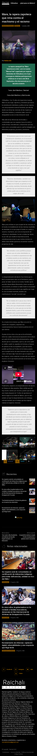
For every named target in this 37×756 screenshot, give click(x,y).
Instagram (21, 669)
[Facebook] (3, 669)
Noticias (17, 25)
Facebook (9, 669)
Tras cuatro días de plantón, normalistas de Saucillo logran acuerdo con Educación (9, 538)
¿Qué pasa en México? (8, 650)
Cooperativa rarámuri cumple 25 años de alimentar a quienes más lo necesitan (27, 537)
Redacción (7, 60)
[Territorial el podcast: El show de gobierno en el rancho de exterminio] (32, 502)
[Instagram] (15, 669)
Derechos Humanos (7, 25)
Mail (32, 669)
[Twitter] (16, 673)
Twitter (21, 673)
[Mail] (27, 669)
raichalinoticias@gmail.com (10, 742)
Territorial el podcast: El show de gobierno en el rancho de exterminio (14, 501)
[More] (29, 461)
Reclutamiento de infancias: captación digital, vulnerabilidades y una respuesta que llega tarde (13, 510)
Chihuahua (5, 582)
